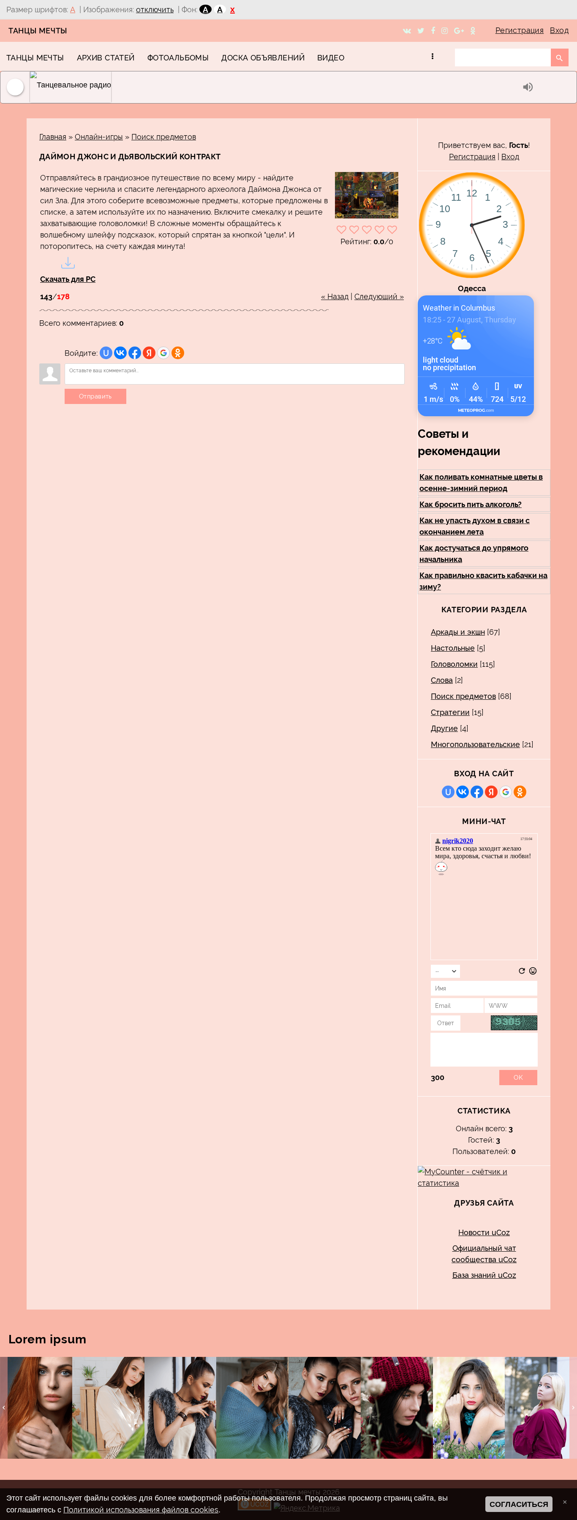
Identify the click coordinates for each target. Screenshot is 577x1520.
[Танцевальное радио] (274, 87)
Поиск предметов (163, 136)
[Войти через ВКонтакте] (120, 353)
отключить (155, 9)
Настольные (453, 648)
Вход (559, 30)
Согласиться (519, 1504)
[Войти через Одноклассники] (177, 353)
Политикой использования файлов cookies (140, 1509)
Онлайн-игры (99, 136)
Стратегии (450, 712)
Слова (442, 680)
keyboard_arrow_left (4, 1407)
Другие (444, 728)
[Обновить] (521, 972)
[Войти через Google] (163, 353)
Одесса (472, 288)
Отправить (95, 396)
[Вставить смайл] (532, 972)
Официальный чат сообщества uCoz (484, 1254)
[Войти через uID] (106, 353)
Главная (52, 136)
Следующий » (379, 296)
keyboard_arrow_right (573, 1407)
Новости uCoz (484, 1232)
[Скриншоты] (366, 195)
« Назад (334, 296)
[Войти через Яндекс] (149, 353)
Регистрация (519, 30)
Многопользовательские (475, 744)
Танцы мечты (38, 30)
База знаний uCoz (484, 1275)
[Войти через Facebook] (134, 353)
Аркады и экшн (458, 632)
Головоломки (454, 664)
